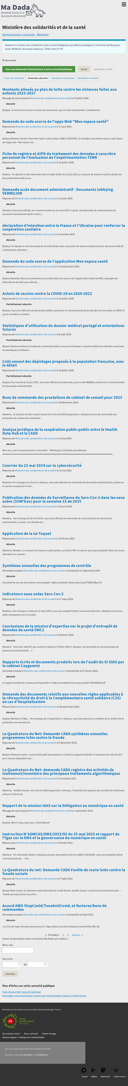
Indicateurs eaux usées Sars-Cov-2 (33, 593)
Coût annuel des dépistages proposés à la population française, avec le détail (63, 363)
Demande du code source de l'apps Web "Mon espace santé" (55, 121)
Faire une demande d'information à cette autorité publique (38, 69)
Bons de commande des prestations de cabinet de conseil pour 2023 (62, 397)
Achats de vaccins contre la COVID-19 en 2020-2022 (47, 293)
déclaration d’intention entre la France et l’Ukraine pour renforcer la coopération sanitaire (63, 227)
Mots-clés (7, 944)
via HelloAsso (42, 1054)
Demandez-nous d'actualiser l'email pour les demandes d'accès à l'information (44, 995)
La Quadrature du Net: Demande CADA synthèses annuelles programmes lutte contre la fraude (55, 735)
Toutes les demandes (14, 78)
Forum (85, 1076)
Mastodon (105, 1076)
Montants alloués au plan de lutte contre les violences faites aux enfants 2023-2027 (59, 91)
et (25, 964)
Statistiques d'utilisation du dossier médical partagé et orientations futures (63, 327)
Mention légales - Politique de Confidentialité (23, 1037)
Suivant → (77, 934)
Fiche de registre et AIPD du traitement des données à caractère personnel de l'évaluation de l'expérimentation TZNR (59, 155)
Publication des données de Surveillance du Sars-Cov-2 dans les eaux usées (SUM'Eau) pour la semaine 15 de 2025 (63, 499)
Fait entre (7, 958)
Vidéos (94, 1076)
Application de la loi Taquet (26, 533)
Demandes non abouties (63, 78)
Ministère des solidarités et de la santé (50, 98)
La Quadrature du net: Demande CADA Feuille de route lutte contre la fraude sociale (63, 871)
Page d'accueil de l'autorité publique (21, 991)
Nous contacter (31, 1033)
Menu (124, 4)
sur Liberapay (26, 1054)
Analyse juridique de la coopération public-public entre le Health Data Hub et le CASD (59, 431)
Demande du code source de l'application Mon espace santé (55, 261)
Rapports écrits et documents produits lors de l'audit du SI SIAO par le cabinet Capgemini (63, 663)
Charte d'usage (49, 1033)
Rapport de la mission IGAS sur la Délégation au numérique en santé (63, 805)
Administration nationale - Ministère (25, 34)
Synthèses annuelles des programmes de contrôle (46, 565)
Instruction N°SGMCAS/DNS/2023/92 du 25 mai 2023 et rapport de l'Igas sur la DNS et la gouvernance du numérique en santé (60, 835)
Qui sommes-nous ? (11, 1033)
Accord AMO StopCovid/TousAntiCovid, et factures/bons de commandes (54, 907)
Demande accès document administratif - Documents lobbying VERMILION (57, 191)
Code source (120, 1076)
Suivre (84, 69)
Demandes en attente (88, 78)
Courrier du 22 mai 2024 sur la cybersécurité (41, 465)
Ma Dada (23, 10)
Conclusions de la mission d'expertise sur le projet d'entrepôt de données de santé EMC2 (59, 628)
